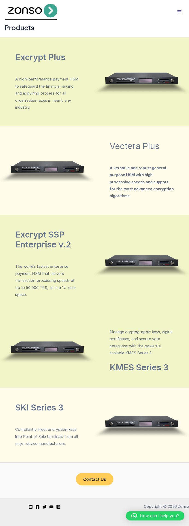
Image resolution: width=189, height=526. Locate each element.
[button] (155, 515)
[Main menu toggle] (179, 12)
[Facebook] (37, 507)
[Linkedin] (31, 507)
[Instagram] (58, 507)
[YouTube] (51, 507)
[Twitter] (44, 507)
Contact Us (94, 479)
